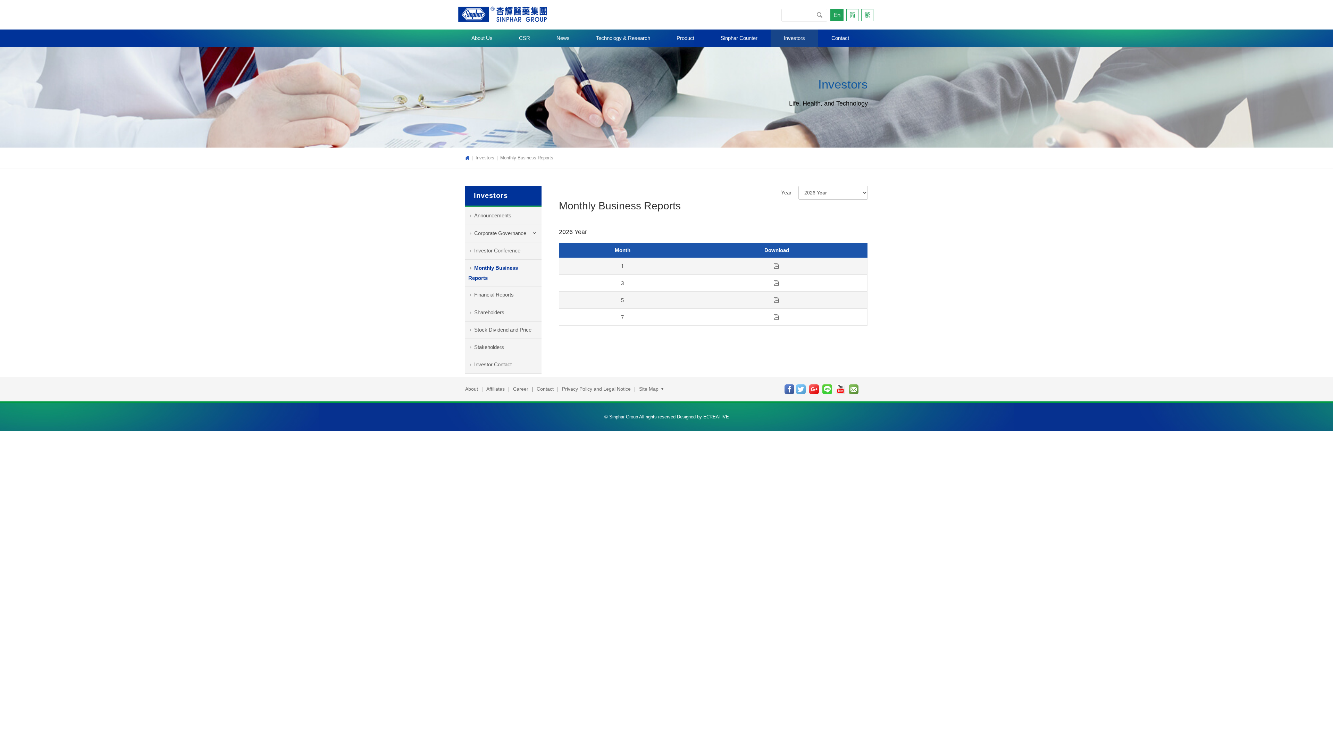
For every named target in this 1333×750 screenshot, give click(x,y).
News (563, 38)
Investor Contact (493, 364)
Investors (794, 38)
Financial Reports (494, 295)
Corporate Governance (500, 233)
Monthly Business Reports (526, 157)
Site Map (649, 389)
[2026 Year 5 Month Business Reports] (776, 300)
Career (520, 389)
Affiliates (495, 389)
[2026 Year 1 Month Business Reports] (776, 266)
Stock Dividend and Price (502, 330)
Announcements (492, 215)
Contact (840, 38)
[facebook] (789, 389)
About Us (482, 38)
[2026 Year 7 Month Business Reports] (776, 317)
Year (786, 192)
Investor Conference (497, 250)
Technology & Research (623, 38)
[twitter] (801, 389)
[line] (827, 389)
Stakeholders (489, 347)
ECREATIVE (716, 416)
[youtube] (840, 389)
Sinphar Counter (739, 38)
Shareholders (489, 312)
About (471, 389)
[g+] (814, 389)
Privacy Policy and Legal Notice (596, 389)
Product (685, 38)
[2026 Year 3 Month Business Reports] (776, 283)
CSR (524, 38)
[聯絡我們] (853, 389)
